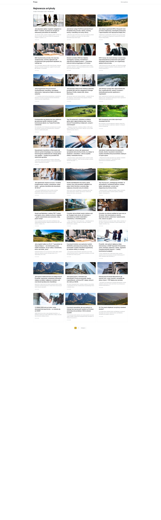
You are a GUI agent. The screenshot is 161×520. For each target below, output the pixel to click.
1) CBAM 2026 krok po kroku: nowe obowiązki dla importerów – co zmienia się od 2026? (47, 309)
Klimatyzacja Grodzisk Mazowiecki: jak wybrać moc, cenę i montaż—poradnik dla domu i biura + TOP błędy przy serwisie (111, 278)
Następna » (83, 327)
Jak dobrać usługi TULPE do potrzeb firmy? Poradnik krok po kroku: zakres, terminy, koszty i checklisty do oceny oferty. (80, 30)
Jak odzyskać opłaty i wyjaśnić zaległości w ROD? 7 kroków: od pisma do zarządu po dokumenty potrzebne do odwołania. (48, 30)
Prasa (35, 2)
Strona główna (124, 2)
